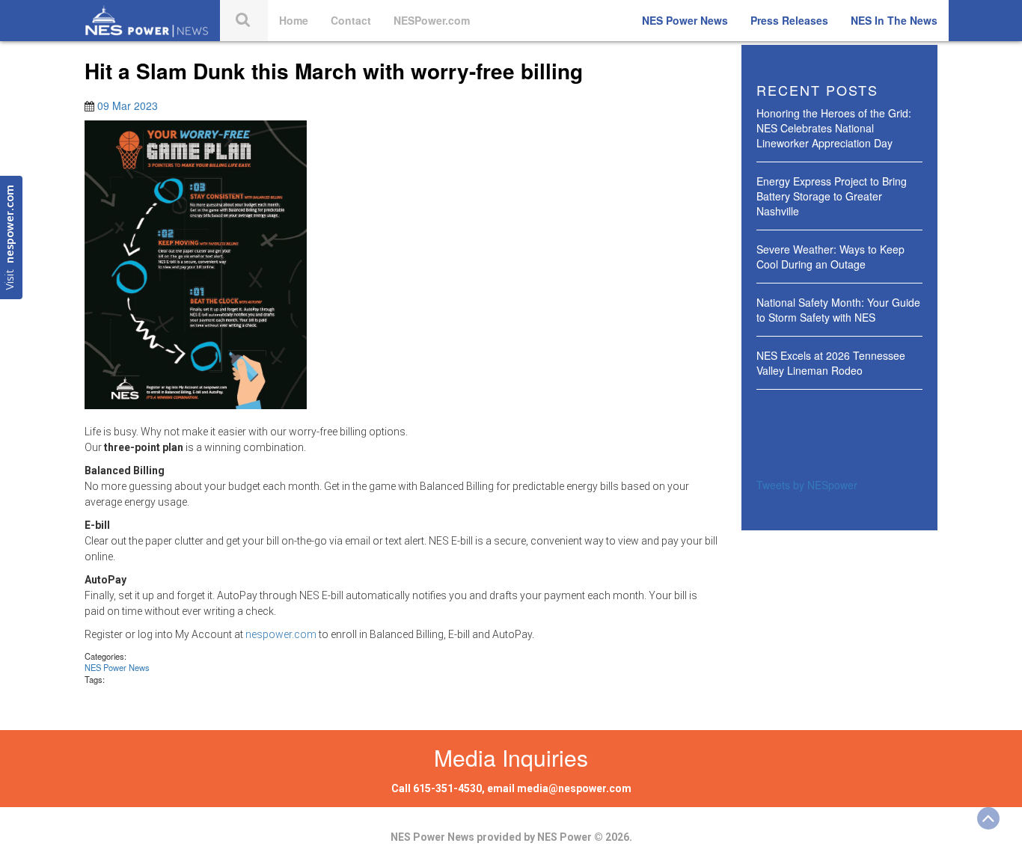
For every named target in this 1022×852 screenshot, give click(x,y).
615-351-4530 (447, 788)
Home (293, 20)
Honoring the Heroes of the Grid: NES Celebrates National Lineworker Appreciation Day (833, 127)
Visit (10, 237)
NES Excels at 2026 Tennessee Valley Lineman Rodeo (830, 363)
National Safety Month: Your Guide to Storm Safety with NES (838, 310)
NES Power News (685, 20)
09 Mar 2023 (127, 105)
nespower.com (280, 634)
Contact (351, 20)
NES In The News (894, 20)
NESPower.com (432, 20)
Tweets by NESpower (806, 484)
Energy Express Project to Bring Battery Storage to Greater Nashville (831, 196)
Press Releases (789, 20)
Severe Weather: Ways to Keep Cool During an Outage (830, 257)
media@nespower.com (574, 788)
